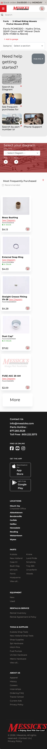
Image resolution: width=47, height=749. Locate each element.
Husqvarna (15, 577)
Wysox (13, 539)
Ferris (6, 21)
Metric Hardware (18, 659)
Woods (29, 573)
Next (16, 158)
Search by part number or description (11, 128)
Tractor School (17, 697)
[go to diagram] (12, 79)
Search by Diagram (8, 88)
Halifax (13, 524)
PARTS (13, 549)
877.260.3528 (17, 430)
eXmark (13, 569)
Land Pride (31, 558)
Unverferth (31, 569)
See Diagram (8, 220)
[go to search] (21, 128)
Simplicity (31, 562)
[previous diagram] (6, 162)
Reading (14, 532)
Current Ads (16, 700)
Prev (6, 158)
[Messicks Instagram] (23, 448)
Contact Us (25, 738)
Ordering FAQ (17, 693)
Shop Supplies (17, 639)
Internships (15, 689)
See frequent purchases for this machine (10, 108)
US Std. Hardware (18, 655)
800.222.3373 (29, 434)
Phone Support (33, 127)
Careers (13, 685)
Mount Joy (15, 506)
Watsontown (16, 535)
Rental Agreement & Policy (23, 617)
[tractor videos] (17, 448)
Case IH (13, 562)
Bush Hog (14, 566)
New (12, 597)
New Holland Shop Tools (21, 635)
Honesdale (15, 528)
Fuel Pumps (16, 651)
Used (12, 601)
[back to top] (43, 180)
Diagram (8, 149)
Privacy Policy (16, 704)
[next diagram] (16, 162)
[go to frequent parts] (21, 108)
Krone (29, 554)
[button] (42, 8)
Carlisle (13, 520)
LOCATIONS (15, 501)
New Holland (16, 558)
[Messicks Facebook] (12, 448)
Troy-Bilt (30, 566)
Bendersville (16, 516)
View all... (14, 581)
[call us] (33, 118)
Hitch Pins (15, 647)
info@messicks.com (22, 423)
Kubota (13, 554)
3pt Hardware (16, 643)
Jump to (7, 46)
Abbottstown (16, 512)
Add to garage (11, 39)
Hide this (37, 59)
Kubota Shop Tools (19, 632)
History (13, 681)
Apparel (14, 677)
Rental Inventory (18, 613)
